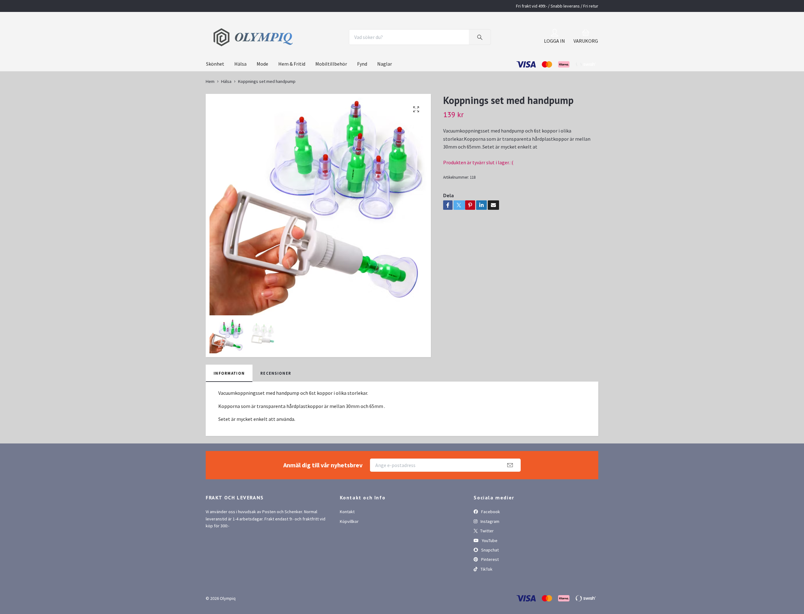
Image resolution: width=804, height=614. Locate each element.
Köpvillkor (349, 546)
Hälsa (240, 88)
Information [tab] (229, 397)
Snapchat (489, 575)
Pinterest (489, 584)
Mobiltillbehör (331, 88)
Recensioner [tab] (275, 397)
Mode (262, 88)
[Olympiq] (288, 49)
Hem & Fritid (291, 88)
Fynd (362, 88)
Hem (210, 106)
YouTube (489, 565)
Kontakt (347, 536)
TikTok (486, 593)
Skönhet (215, 88)
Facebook (490, 536)
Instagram (489, 546)
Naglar (384, 88)
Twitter (486, 555)
